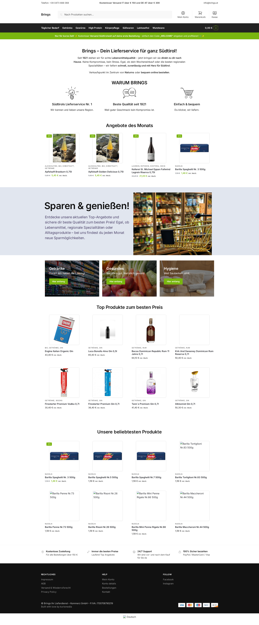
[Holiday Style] (72, 278)
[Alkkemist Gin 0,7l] (194, 382)
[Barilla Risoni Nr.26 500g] (107, 506)
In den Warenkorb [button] (64, 182)
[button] (211, 27)
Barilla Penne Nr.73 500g (58, 527)
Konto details (109, 583)
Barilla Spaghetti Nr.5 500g (103, 477)
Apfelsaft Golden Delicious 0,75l (106, 171)
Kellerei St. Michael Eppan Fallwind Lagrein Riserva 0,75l (151, 171)
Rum (145, 348)
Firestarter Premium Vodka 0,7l (62, 403)
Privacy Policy (48, 591)
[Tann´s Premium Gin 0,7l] (151, 382)
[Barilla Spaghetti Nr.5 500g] (107, 456)
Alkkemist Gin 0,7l (185, 403)
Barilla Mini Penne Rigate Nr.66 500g (149, 528)
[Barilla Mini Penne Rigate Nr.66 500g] (151, 506)
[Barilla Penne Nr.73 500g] (64, 506)
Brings (45, 14)
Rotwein (145, 166)
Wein (162, 166)
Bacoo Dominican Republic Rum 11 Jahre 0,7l (150, 353)
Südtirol (154, 166)
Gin (61, 348)
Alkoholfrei (51, 166)
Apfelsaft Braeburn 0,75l (58, 171)
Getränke (50, 168)
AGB (43, 583)
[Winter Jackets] (187, 278)
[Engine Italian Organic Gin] (64, 330)
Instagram (168, 583)
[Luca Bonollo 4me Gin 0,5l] (107, 330)
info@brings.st (211, 3)
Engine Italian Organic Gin (59, 351)
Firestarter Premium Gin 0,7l (103, 403)
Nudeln (178, 166)
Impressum (47, 579)
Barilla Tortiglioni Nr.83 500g (191, 477)
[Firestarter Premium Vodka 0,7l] (64, 382)
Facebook (168, 579)
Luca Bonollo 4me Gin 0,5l (102, 351)
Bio (60, 166)
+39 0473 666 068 (59, 3)
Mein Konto (183, 17)
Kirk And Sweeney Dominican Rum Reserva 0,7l (194, 353)
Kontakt (106, 591)
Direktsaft (68, 166)
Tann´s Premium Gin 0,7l (145, 403)
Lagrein (136, 166)
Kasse (215, 17)
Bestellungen (109, 587)
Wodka (59, 400)
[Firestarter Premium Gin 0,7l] (107, 382)
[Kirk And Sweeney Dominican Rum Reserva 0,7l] (194, 330)
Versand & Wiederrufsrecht (56, 587)
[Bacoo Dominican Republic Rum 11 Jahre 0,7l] (151, 330)
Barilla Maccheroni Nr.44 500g (192, 527)
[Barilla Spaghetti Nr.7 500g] (151, 456)
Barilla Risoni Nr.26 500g (102, 527)
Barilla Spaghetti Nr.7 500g (146, 477)
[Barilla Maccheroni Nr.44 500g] (194, 506)
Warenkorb (200, 17)
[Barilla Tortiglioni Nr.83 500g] (194, 456)
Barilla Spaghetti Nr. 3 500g (190, 169)
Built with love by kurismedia (56, 606)
